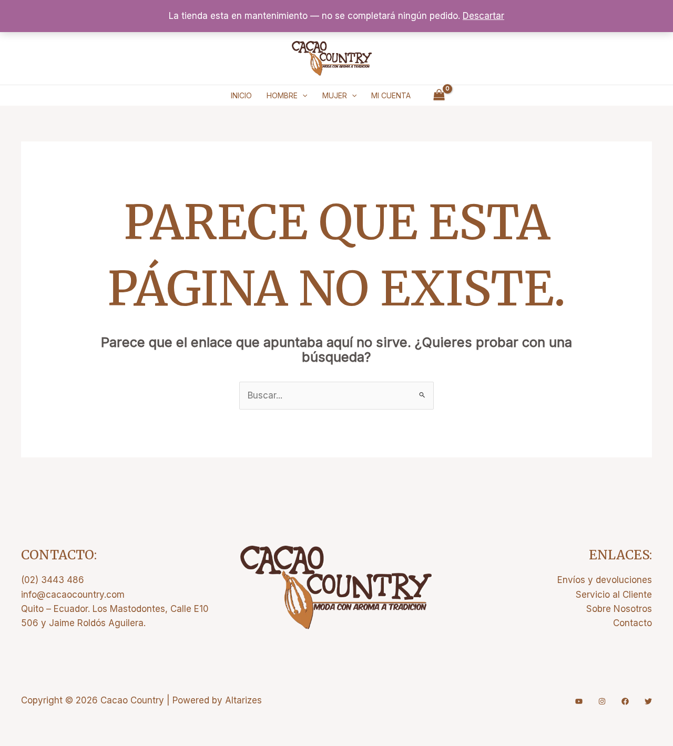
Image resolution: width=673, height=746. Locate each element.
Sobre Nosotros (619, 609)
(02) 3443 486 (52, 580)
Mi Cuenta (391, 95)
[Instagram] (602, 701)
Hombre (282, 95)
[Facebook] (625, 701)
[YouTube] (579, 701)
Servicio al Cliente (614, 594)
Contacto (632, 623)
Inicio (241, 95)
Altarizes (243, 700)
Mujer (334, 95)
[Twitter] (648, 701)
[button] (302, 96)
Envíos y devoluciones (604, 580)
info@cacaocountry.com (73, 594)
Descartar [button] (483, 16)
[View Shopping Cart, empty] (439, 95)
